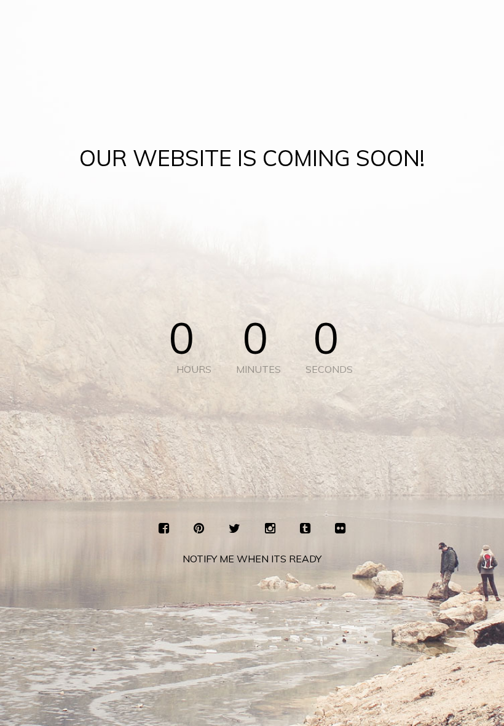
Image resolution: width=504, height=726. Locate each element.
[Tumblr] (305, 528)
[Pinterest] (199, 528)
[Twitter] (234, 528)
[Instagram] (270, 528)
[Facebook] (164, 528)
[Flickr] (340, 528)
